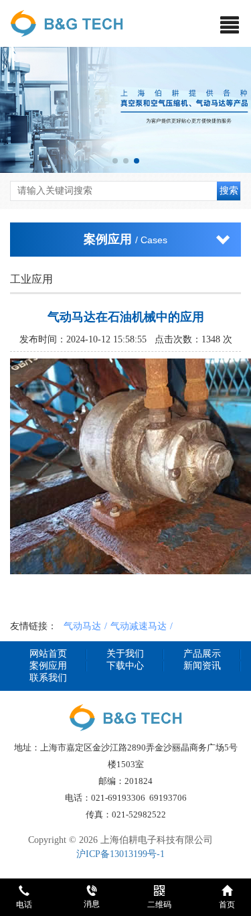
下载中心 (125, 666)
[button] (115, 160)
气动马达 (82, 625)
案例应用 (48, 666)
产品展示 (202, 654)
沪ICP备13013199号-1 (120, 854)
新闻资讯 (202, 666)
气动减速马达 (138, 625)
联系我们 (48, 678)
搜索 (229, 191)
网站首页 (48, 654)
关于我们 (125, 654)
